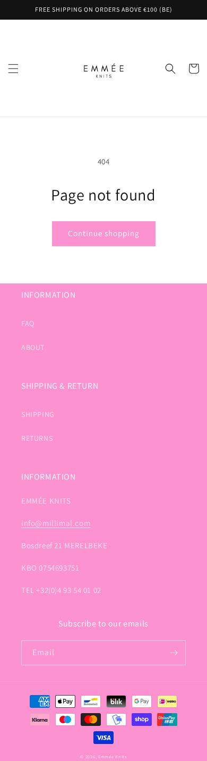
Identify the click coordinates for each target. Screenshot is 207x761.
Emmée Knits (112, 756)
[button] (13, 68)
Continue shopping (104, 233)
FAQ (27, 323)
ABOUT (33, 347)
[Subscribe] (173, 652)
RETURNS (37, 438)
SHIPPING (38, 414)
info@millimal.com (55, 523)
